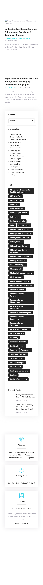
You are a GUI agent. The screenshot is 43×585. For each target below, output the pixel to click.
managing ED (15, 268)
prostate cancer (17, 289)
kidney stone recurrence (20, 233)
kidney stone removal (19, 237)
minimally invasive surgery (21, 273)
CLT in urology (16, 200)
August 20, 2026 (22, 412)
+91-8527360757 (24, 508)
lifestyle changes (17, 264)
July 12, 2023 (26, 88)
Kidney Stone (14, 145)
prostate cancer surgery (20, 312)
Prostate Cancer (10, 38)
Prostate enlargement (19, 329)
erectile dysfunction (18, 212)
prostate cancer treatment (17, 324)
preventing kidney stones (21, 285)
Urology (13, 375)
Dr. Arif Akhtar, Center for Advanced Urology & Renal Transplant (21, 537)
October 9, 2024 (12, 40)
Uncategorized (15, 164)
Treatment (25, 350)
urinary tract (15, 366)
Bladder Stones (15, 134)
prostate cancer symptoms (17, 317)
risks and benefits (18, 341)
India (12, 225)
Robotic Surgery (15, 158)
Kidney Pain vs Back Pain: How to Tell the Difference (25, 396)
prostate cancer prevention (17, 307)
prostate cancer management (17, 301)
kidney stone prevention (20, 229)
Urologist (13, 175)
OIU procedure (16, 277)
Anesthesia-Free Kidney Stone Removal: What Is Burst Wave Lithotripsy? (24, 407)
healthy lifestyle (17, 221)
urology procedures (18, 379)
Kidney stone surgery (19, 246)
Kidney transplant (16, 148)
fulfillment (14, 217)
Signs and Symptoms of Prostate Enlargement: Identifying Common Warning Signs (21, 81)
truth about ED (16, 358)
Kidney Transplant (17, 260)
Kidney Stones (16, 241)
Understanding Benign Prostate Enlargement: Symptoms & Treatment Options (21, 32)
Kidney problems (15, 142)
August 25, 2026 (22, 400)
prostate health (17, 333)
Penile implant (15, 150)
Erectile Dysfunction (17, 137)
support (13, 350)
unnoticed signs (17, 362)
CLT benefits (15, 196)
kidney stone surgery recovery (19, 251)
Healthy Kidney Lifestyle (18, 139)
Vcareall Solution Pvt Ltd (26, 543)
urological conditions (19, 370)
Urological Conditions (17, 172)
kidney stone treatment (20, 256)
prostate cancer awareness (17, 294)
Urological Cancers (16, 169)
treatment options (18, 354)
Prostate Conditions (23, 38)
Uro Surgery (14, 167)
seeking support (17, 346)
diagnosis (14, 204)
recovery (14, 337)
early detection (16, 208)
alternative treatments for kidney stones (20, 190)
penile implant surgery (19, 281)
